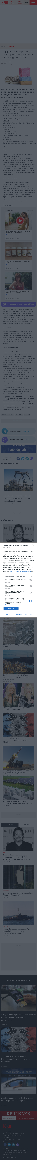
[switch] (30, 580)
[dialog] (18, 580)
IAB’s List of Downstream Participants (20, 571)
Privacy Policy (28, 614)
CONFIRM (11, 608)
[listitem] (18, 576)
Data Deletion (8, 614)
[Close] (33, 545)
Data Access (18, 614)
